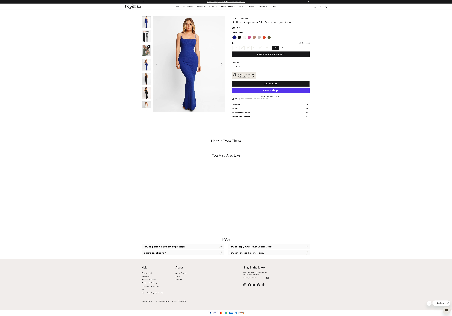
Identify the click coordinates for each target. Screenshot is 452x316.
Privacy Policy (147, 301)
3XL (276, 48)
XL (260, 48)
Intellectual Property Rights (152, 293)
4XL (284, 48)
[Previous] (156, 63)
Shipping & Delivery (149, 283)
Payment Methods (149, 279)
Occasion (263, 6)
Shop (241, 6)
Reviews (179, 279)
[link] (133, 6)
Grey (259, 37)
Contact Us (146, 276)
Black (239, 37)
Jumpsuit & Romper (228, 6)
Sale (274, 6)
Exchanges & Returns (150, 286)
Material (235, 108)
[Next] (221, 63)
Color (237, 33)
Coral (264, 37)
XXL (268, 48)
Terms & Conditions (162, 301)
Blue (234, 37)
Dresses (200, 6)
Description (237, 104)
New (177, 6)
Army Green (269, 37)
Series (251, 6)
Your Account (147, 273)
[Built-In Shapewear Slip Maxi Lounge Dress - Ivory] (150, 218)
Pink (249, 37)
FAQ (143, 289)
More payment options (270, 96)
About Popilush (181, 273)
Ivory (244, 37)
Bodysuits (213, 6)
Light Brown (254, 37)
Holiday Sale (243, 18)
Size (271, 43)
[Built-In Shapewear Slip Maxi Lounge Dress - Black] (147, 218)
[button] (189, 64)
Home (234, 18)
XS (235, 48)
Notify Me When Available (270, 54)
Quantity (235, 62)
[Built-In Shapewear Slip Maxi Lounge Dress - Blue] (144, 218)
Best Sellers (188, 6)
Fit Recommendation (241, 112)
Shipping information (241, 117)
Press (178, 276)
